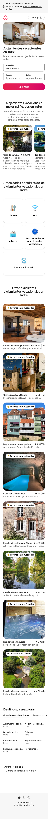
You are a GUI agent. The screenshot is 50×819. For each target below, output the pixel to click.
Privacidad (18, 805)
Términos (30, 805)
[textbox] (14, 78)
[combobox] (24, 68)
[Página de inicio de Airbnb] (5, 17)
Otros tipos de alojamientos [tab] (16, 715)
